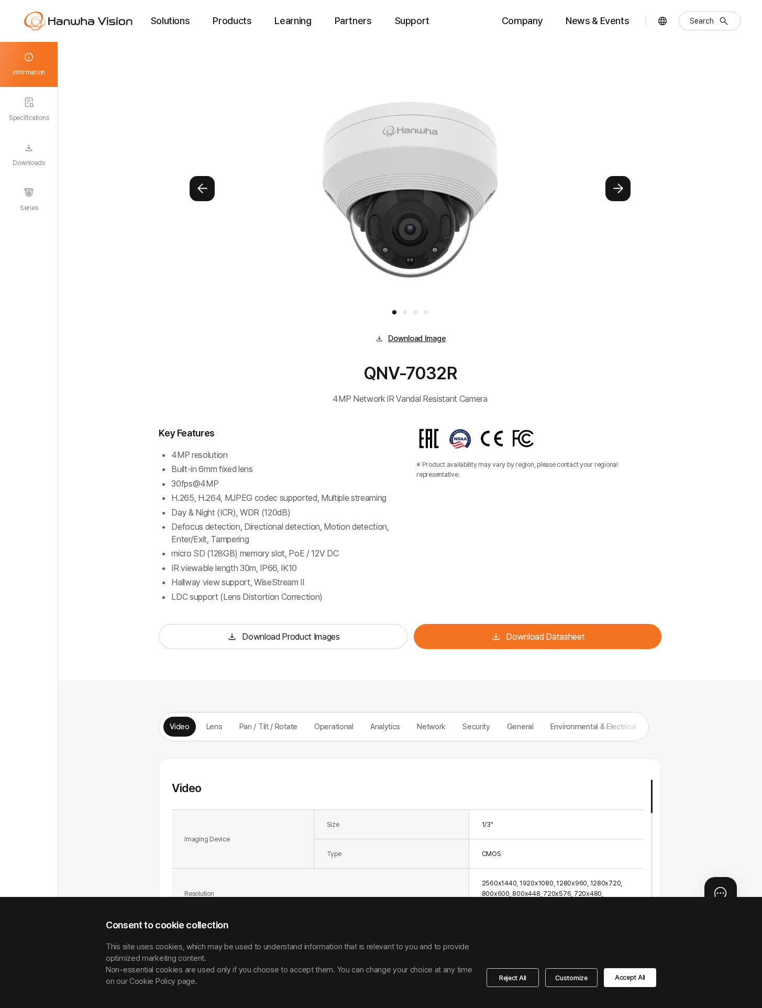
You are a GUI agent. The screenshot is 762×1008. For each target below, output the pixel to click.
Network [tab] (431, 726)
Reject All (512, 978)
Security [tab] (476, 726)
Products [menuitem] (232, 20)
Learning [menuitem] (292, 20)
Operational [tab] (334, 726)
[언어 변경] (662, 21)
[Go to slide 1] (394, 312)
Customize (571, 978)
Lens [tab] (214, 726)
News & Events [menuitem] (597, 20)
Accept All (630, 977)
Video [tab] (180, 726)
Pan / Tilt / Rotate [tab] (268, 726)
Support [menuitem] (412, 20)
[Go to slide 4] (426, 312)
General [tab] (520, 726)
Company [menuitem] (522, 20)
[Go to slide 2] (405, 312)
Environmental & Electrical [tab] (593, 726)
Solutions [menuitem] (170, 20)
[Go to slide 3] (415, 312)
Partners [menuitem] (353, 20)
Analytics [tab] (385, 726)
